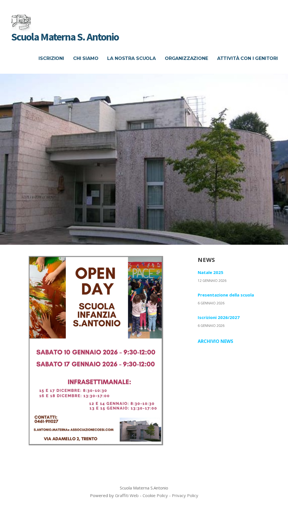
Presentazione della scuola (226, 295)
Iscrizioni (51, 58)
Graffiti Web (127, 495)
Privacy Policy (185, 495)
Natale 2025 (210, 272)
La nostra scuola (131, 58)
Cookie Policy (155, 495)
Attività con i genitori (247, 58)
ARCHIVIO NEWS (215, 341)
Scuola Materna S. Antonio (65, 36)
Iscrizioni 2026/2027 (219, 317)
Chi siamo (85, 58)
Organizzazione (186, 58)
